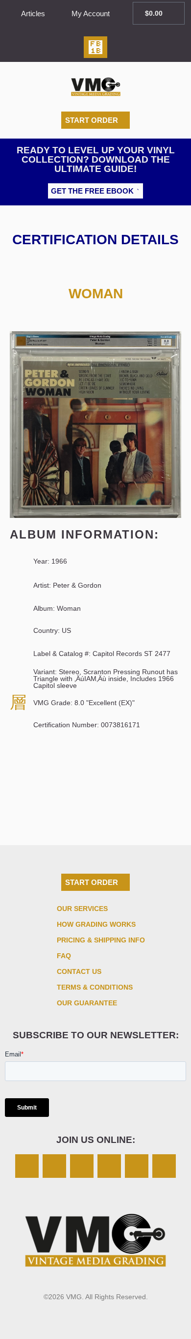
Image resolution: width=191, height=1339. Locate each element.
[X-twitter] (54, 1166)
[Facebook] (82, 1166)
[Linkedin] (136, 1166)
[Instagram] (27, 1166)
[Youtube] (164, 1166)
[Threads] (109, 1166)
